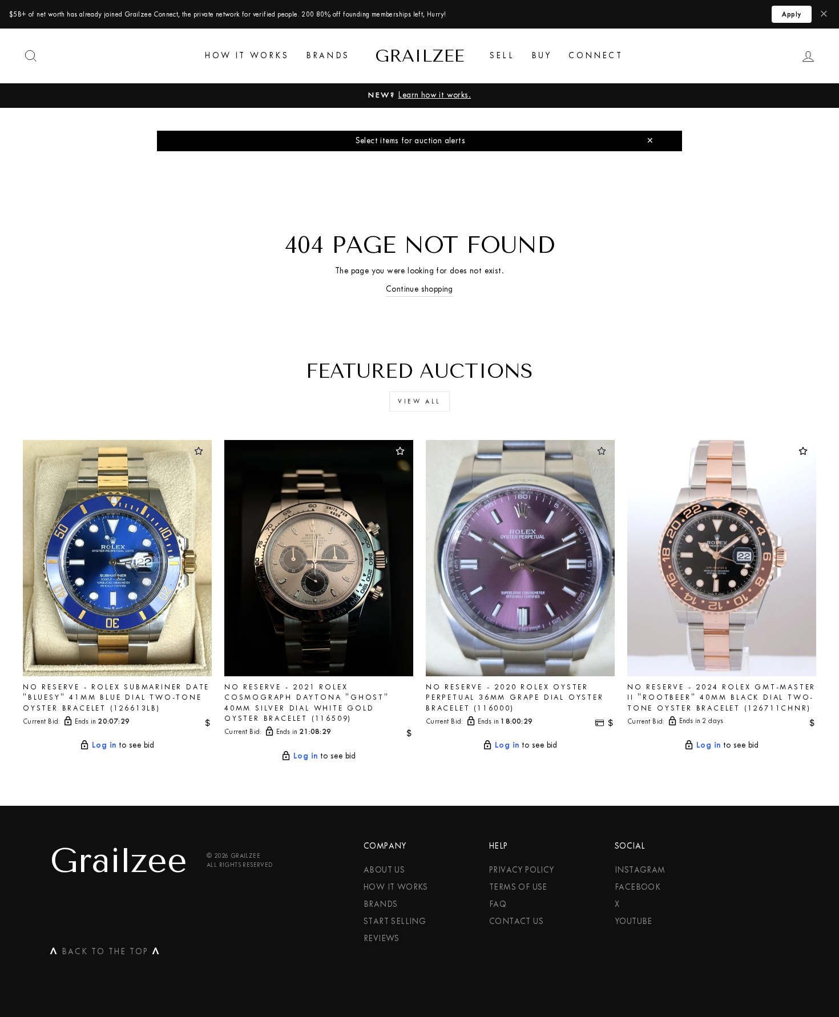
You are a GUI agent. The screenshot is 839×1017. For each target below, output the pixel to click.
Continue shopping (419, 289)
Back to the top (105, 953)
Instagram (640, 870)
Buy (541, 55)
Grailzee (419, 56)
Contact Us (516, 921)
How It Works (246, 55)
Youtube (633, 921)
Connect (595, 55)
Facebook (637, 887)
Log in (104, 745)
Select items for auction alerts (410, 141)
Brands (327, 55)
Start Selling (395, 921)
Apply (791, 14)
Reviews (382, 938)
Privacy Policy (521, 870)
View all (419, 401)
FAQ (497, 904)
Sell (502, 55)
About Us (384, 870)
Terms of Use (518, 887)
